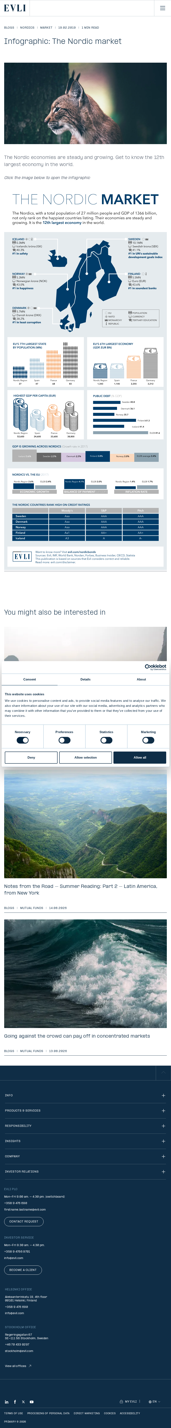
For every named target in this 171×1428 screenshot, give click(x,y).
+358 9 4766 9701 (17, 1251)
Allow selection (85, 757)
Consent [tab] (29, 679)
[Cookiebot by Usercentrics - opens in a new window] (148, 667)
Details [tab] (85, 679)
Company (12, 1156)
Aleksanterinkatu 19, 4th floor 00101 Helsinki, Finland (26, 1299)
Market (46, 27)
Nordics (27, 27)
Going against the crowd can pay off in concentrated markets (77, 1036)
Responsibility (18, 1126)
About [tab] (141, 679)
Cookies (110, 1413)
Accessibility (130, 1413)
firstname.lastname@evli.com (25, 1209)
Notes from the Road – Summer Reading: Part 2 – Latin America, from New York (80, 890)
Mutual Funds (32, 908)
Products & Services (23, 1110)
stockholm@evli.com (19, 1351)
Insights (13, 1141)
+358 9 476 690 (15, 1203)
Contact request (23, 1221)
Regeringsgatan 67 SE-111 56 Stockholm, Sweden (26, 1336)
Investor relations (22, 1171)
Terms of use (13, 1413)
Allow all (140, 757)
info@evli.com (13, 1258)
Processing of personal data (48, 1413)
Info (9, 1095)
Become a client (23, 1270)
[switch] (64, 740)
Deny (31, 757)
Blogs (9, 27)
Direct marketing (87, 1413)
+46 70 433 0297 (17, 1344)
